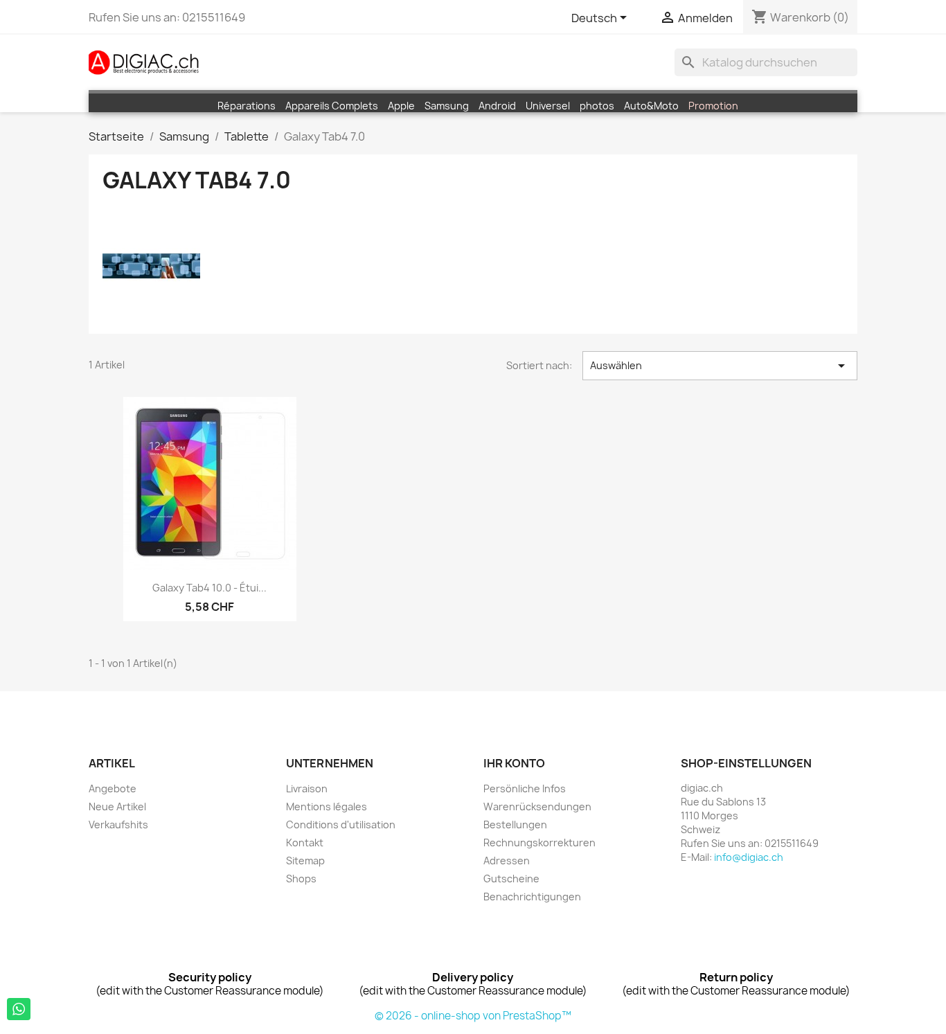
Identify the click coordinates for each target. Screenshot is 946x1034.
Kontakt (304, 842)
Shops (301, 878)
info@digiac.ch (748, 857)
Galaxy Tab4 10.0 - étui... (209, 587)
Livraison (307, 788)
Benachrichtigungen (532, 896)
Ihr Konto (514, 763)
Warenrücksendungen (537, 806)
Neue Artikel (117, 806)
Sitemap (305, 860)
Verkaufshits (118, 824)
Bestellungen (515, 824)
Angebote (112, 788)
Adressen (506, 860)
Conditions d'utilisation (340, 824)
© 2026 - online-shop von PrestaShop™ (473, 1015)
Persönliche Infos (524, 788)
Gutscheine (511, 878)
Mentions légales (326, 806)
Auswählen (720, 365)
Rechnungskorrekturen (539, 842)
